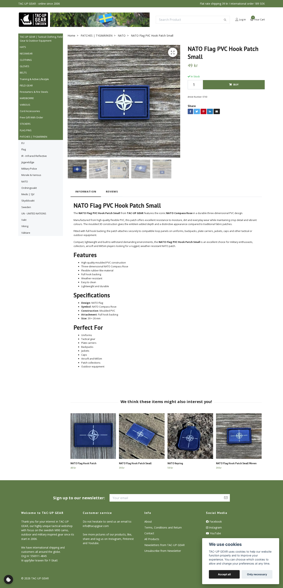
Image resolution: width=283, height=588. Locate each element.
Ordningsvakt (29, 188)
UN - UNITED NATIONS (33, 213)
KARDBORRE (27, 98)
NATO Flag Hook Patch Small (135, 463)
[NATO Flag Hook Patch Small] (142, 436)
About (148, 521)
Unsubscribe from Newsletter (162, 551)
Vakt (23, 220)
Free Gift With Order (31, 117)
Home (71, 35)
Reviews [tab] (112, 191)
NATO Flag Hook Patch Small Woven (236, 463)
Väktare (25, 232)
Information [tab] (85, 191)
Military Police (29, 168)
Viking (24, 226)
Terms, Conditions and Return (163, 527)
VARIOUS (25, 104)
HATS (23, 47)
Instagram (215, 527)
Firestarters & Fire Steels (34, 92)
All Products (151, 539)
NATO (24, 181)
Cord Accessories (30, 111)
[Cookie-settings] (8, 579)
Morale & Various (31, 175)
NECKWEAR (26, 53)
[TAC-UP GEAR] (33, 19)
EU (22, 143)
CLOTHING (26, 60)
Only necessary (257, 574)
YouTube (215, 533)
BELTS (23, 72)
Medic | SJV (27, 194)
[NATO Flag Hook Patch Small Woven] (239, 436)
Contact (149, 533)
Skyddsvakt (27, 200)
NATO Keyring (175, 463)
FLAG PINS (26, 130)
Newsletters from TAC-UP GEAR (164, 545)
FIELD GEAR (26, 85)
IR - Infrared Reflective (34, 156)
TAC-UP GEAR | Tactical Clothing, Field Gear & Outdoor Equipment (41, 38)
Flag (23, 149)
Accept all (224, 574)
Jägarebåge (27, 162)
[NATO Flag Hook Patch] (93, 436)
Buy (236, 84)
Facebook (215, 521)
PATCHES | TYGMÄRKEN (33, 136)
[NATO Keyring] (190, 436)
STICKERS (25, 123)
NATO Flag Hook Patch (83, 463)
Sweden (26, 207)
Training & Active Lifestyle (34, 79)
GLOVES (24, 66)
